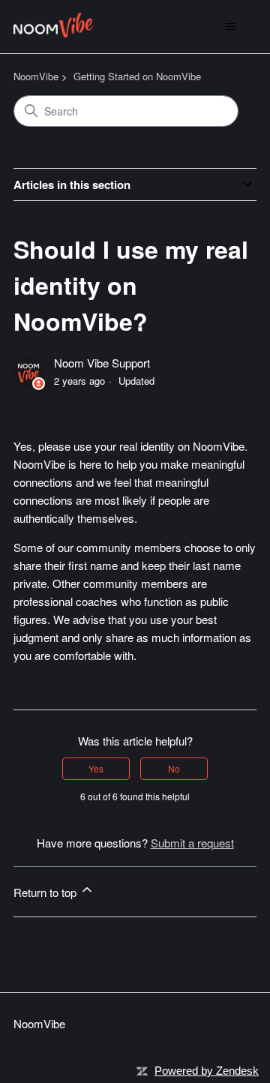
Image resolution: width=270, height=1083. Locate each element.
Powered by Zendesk (206, 1070)
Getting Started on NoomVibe (137, 76)
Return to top (47, 892)
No (174, 768)
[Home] (53, 26)
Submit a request (192, 842)
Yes (96, 768)
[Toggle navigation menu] (229, 27)
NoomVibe (36, 76)
